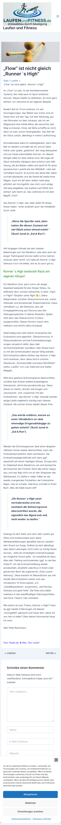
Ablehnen (30, 802)
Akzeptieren (30, 794)
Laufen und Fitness (20, 28)
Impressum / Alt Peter (42, 819)
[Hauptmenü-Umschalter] (57, 16)
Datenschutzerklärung (21, 819)
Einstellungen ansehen (30, 811)
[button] (56, 759)
